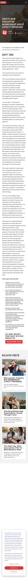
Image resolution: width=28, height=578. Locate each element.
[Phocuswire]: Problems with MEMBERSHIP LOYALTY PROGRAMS (14, 380)
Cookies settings (14, 564)
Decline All (14, 571)
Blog (8, 2)
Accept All (14, 568)
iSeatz (3, 2)
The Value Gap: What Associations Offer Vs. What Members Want (13, 448)
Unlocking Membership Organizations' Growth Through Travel (13, 413)
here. (19, 49)
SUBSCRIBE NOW (14, 342)
